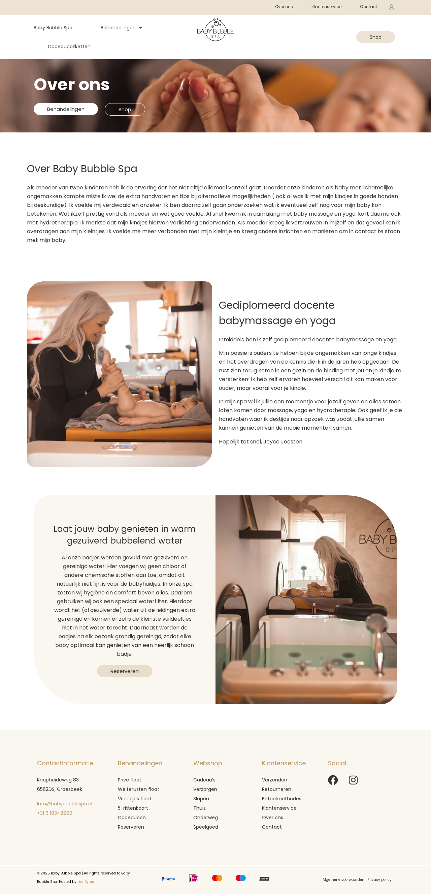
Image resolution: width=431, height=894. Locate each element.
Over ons (272, 817)
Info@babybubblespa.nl (64, 803)
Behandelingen (118, 27)
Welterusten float (138, 789)
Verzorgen (205, 789)
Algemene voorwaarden (343, 879)
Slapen (201, 798)
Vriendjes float (135, 798)
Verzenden (274, 779)
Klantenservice (326, 6)
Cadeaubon (132, 817)
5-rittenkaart (133, 808)
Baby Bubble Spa (53, 27)
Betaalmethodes (281, 798)
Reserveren (131, 827)
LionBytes (85, 881)
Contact (368, 6)
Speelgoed (206, 827)
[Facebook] (333, 780)
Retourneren (276, 789)
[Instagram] (353, 780)
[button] (343, 30)
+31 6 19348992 (55, 813)
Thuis (199, 808)
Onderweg (205, 817)
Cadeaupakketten (69, 46)
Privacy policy (379, 879)
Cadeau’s (204, 779)
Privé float (129, 779)
